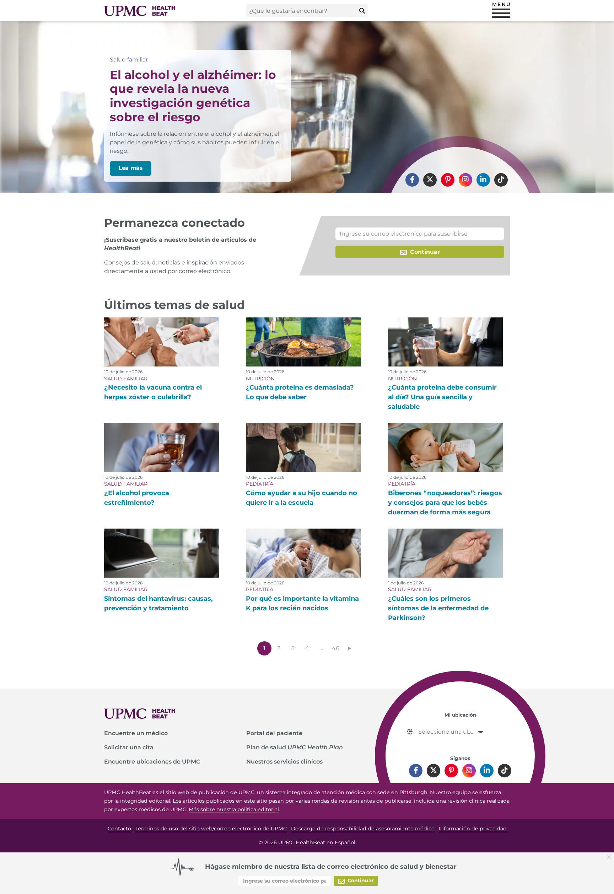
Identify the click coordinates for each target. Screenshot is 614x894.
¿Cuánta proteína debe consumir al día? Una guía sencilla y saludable (442, 397)
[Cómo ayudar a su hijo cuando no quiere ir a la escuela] (303, 447)
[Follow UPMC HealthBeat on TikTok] (501, 180)
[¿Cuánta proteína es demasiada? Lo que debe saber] (303, 341)
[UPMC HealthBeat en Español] (139, 11)
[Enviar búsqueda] (362, 10)
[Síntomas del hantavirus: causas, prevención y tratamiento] (161, 553)
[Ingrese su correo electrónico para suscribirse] (419, 233)
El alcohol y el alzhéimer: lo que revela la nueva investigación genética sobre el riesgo (193, 96)
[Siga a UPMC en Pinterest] (447, 180)
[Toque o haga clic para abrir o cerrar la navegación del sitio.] (501, 13)
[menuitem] (412, 180)
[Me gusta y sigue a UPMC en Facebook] (412, 180)
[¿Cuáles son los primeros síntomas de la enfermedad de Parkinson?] (445, 553)
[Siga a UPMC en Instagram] (465, 180)
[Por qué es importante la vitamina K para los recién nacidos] (303, 553)
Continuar (424, 251)
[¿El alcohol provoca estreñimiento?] (161, 447)
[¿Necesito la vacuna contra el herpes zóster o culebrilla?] (161, 341)
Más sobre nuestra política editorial (234, 809)
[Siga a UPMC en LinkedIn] (483, 180)
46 (335, 648)
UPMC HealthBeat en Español (316, 842)
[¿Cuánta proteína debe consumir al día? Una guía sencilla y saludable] (445, 341)
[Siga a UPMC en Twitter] (430, 180)
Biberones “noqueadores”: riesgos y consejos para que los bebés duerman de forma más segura (445, 502)
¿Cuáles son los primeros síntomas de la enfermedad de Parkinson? (438, 608)
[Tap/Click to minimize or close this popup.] (610, 856)
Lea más (130, 168)
